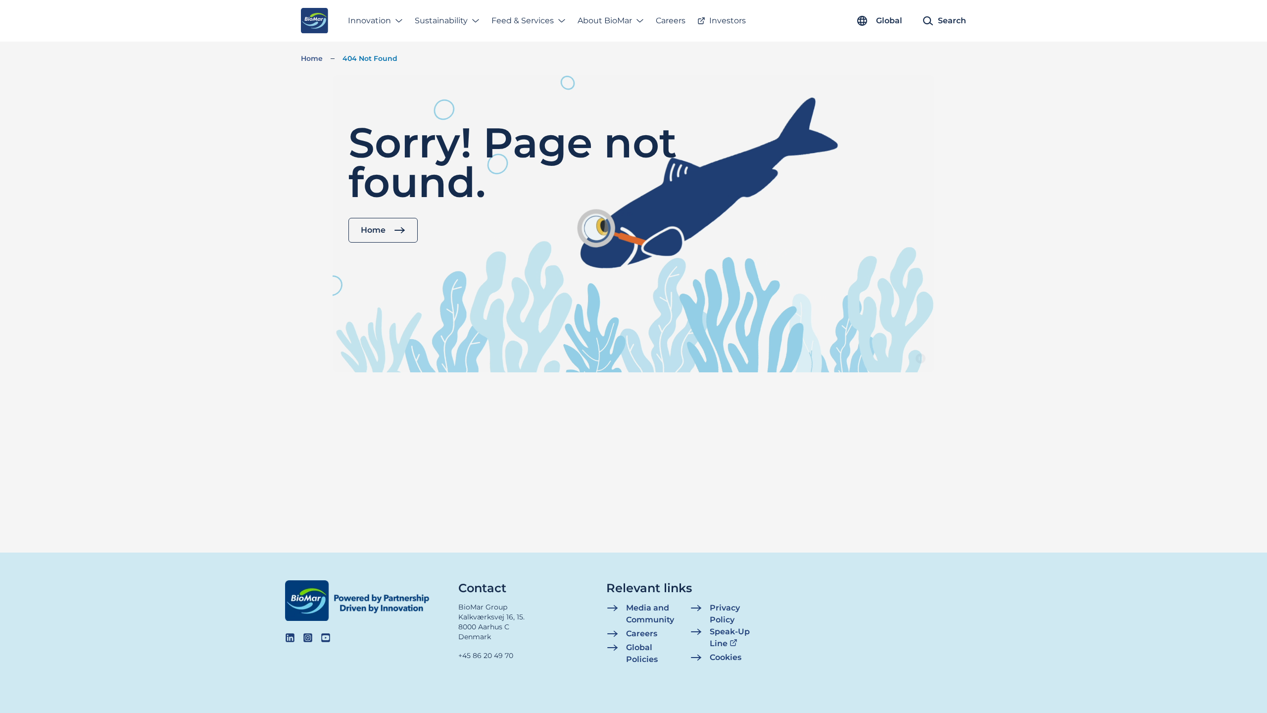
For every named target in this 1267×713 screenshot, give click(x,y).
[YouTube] (326, 638)
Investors (727, 20)
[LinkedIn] (290, 638)
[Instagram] (308, 638)
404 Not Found (369, 58)
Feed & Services (522, 20)
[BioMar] (314, 21)
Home (312, 58)
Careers (670, 20)
